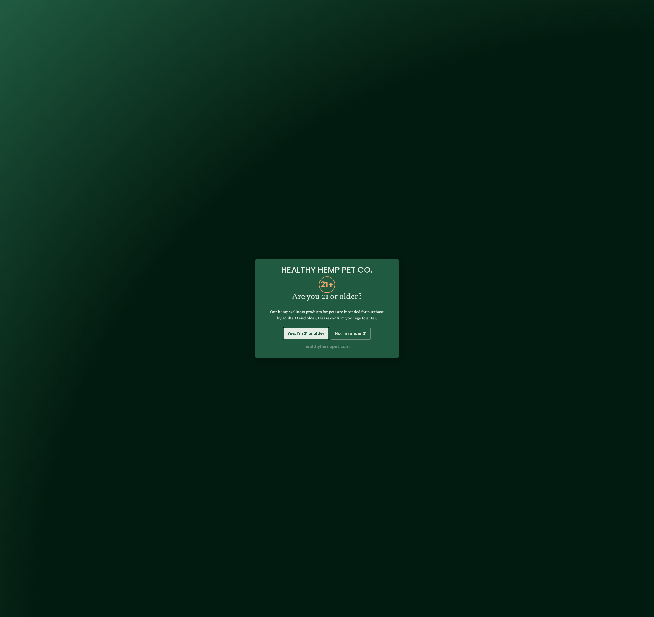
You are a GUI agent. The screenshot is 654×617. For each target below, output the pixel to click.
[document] (327, 308)
